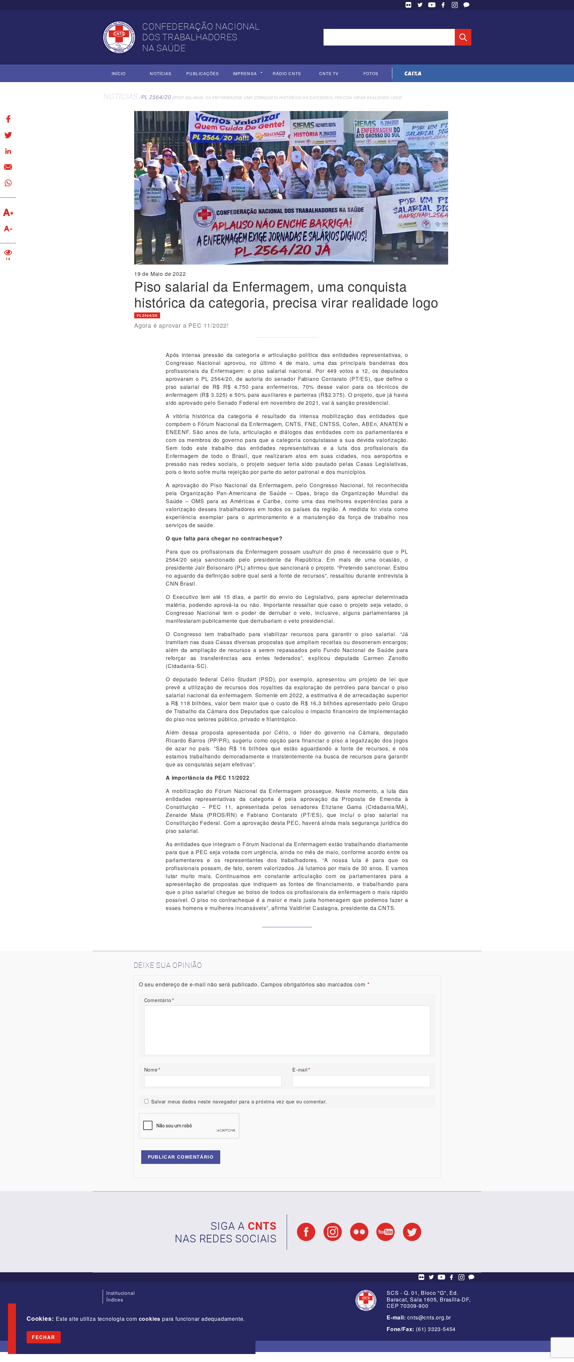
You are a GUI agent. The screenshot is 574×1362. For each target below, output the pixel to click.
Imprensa (245, 73)
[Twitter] (8, 135)
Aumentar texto (8, 212)
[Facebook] (8, 119)
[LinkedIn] (8, 151)
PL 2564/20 (156, 97)
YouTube (432, 5)
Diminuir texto (8, 228)
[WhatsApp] (8, 183)
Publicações (202, 73)
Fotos (370, 73)
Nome (152, 1069)
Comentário (159, 999)
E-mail (301, 1069)
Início (119, 73)
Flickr (409, 5)
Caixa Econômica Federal (413, 73)
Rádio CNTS (287, 73)
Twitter (420, 5)
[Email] (8, 167)
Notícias (160, 73)
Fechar (43, 1337)
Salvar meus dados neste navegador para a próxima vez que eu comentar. (239, 1101)
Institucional (120, 1293)
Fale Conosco (466, 5)
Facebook (443, 5)
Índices (114, 1299)
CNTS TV (329, 73)
